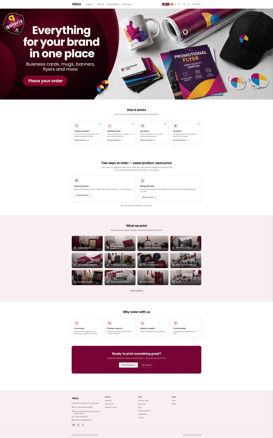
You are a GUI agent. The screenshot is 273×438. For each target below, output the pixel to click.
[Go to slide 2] (137, 97)
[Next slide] (270, 54)
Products (89, 4)
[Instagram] (78, 425)
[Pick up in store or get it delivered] (136, 54)
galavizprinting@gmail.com (83, 420)
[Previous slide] (3, 54)
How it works (109, 404)
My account (142, 404)
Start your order (148, 197)
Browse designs (82, 195)
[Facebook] (74, 425)
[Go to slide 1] (134, 97)
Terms (173, 400)
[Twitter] (83, 425)
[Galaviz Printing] (76, 4)
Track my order (143, 400)
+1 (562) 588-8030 (81, 417)
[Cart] (184, 4)
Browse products (136, 291)
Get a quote (146, 365)
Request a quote (113, 4)
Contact (141, 418)
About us (100, 4)
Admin (197, 4)
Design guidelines (144, 411)
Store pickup (126, 4)
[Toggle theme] (179, 4)
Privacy (174, 404)
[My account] (189, 4)
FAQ (139, 407)
